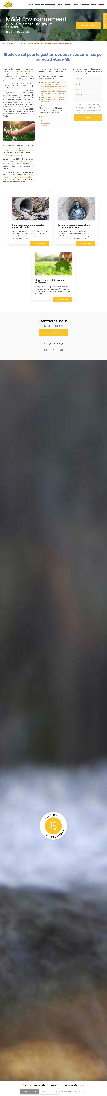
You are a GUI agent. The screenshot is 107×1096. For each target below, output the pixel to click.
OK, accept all (30, 1091)
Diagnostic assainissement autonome (49, 281)
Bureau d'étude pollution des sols (52, 97)
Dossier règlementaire (81, 5)
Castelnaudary (46, 123)
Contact (101, 5)
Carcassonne (45, 121)
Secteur (11, 43)
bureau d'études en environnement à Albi (19, 70)
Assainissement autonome (45, 5)
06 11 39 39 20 (19, 32)
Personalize (67, 1091)
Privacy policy (81, 1091)
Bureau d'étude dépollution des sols (53, 91)
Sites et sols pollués (64, 5)
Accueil (30, 5)
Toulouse (44, 125)
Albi (17, 43)
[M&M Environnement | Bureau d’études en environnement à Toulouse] (7, 4)
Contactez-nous (88, 25)
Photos (93, 5)
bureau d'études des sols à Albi (19, 162)
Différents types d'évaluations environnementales (74, 226)
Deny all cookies (50, 1091)
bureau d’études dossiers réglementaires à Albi (19, 177)
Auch (42, 119)
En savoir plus (39, 244)
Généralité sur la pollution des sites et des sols (28, 226)
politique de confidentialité (87, 112)
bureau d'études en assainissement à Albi (19, 149)
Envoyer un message (53, 332)
